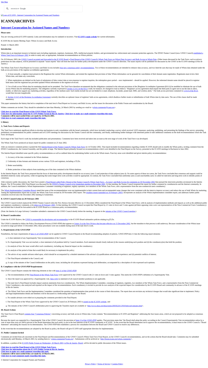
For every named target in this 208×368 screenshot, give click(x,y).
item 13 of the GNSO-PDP (86, 320)
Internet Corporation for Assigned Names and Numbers (35, 27)
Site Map (4, 2)
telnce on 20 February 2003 (44, 205)
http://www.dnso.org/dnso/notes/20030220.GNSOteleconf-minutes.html (115, 306)
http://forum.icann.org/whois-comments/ (116, 339)
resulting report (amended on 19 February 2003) (104, 193)
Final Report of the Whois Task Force (44, 275)
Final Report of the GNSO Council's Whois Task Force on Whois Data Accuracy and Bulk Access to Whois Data (113, 59)
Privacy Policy (90, 364)
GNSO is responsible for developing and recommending (46, 219)
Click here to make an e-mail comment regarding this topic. (89, 114)
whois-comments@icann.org (103, 107)
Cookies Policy (117, 364)
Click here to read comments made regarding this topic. (23, 118)
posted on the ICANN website (94, 302)
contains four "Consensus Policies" (37, 314)
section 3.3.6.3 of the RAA (77, 89)
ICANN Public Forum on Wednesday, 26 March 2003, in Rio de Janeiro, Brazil (52, 343)
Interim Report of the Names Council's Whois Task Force (63, 147)
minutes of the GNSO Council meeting (120, 211)
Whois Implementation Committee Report (20, 190)
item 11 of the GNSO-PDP (66, 271)
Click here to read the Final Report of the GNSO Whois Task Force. (28, 111)
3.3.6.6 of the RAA (190, 91)
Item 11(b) (54, 279)
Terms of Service (103, 364)
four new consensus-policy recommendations (77, 68)
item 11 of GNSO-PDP (39, 234)
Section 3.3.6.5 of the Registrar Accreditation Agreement (29, 97)
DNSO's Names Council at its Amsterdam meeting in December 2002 (78, 184)
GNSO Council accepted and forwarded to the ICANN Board (44, 59)
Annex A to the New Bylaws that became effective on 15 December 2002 (102, 224)
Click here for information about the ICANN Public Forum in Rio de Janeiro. (32, 114)
